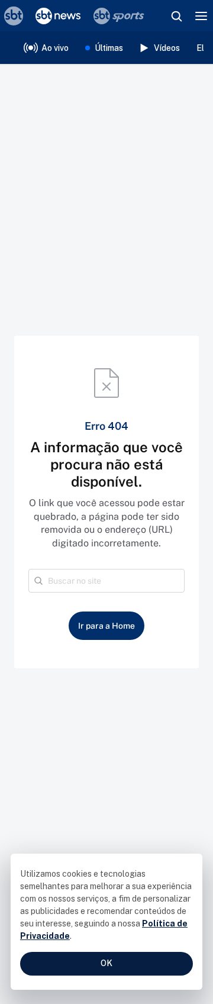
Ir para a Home (106, 625)
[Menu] (201, 16)
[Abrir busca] (176, 16)
